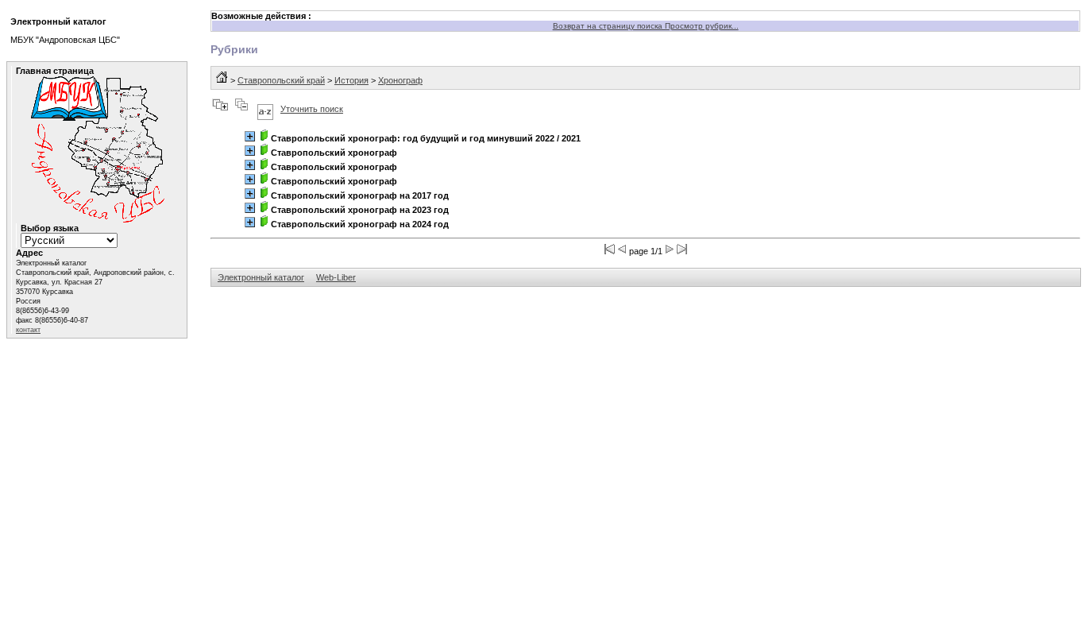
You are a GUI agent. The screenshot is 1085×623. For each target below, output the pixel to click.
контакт (28, 330)
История (351, 80)
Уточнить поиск (311, 109)
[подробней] (250, 136)
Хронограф (400, 80)
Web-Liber (336, 277)
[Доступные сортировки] (265, 109)
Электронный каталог (261, 277)
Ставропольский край (281, 80)
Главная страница (55, 70)
